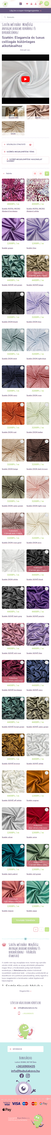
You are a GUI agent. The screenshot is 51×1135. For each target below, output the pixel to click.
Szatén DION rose (33, 395)
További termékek (25, 920)
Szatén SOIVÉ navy (34, 690)
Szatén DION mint (9, 358)
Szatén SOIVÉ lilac (34, 653)
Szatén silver (7, 837)
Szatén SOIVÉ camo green (37, 727)
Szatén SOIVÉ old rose (11, 653)
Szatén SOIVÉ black (34, 579)
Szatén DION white (10, 579)
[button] (16, 173)
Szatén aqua (31, 911)
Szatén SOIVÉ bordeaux (12, 690)
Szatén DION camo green (12, 506)
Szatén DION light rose (36, 506)
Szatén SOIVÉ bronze (11, 763)
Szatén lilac (31, 248)
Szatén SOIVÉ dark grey (12, 616)
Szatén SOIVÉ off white (11, 800)
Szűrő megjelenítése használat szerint (24, 160)
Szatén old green (33, 874)
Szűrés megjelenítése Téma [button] (20, 152)
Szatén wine (31, 837)
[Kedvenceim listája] (27, 3)
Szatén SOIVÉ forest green (13, 727)
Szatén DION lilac (33, 322)
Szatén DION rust (9, 432)
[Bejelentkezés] (31, 3)
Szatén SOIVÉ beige (34, 285)
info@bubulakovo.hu (25, 1071)
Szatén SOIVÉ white (34, 763)
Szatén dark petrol (10, 874)
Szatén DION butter (34, 432)
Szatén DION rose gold (11, 542)
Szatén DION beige (10, 469)
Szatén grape (7, 248)
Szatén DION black (10, 322)
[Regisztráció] (36, 3)
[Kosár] (40, 3)
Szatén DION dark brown (37, 469)
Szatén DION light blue (36, 358)
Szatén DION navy (9, 395)
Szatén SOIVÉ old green (12, 285)
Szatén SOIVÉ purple (35, 616)
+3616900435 (28, 1013)
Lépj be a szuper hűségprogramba (24, 10)
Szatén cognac (32, 800)
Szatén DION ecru (33, 542)
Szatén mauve (7, 911)
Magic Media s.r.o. (23, 1118)
